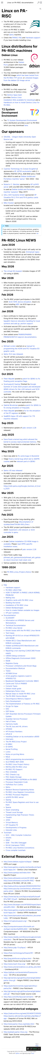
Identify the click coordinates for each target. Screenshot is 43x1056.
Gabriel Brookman (11, 405)
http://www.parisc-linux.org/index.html (19, 1024)
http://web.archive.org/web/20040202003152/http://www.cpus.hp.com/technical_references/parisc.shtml (22, 888)
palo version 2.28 (29, 428)
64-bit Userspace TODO (15, 845)
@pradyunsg (26, 1053)
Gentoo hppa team (14, 95)
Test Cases (10, 633)
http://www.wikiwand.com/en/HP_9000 (19, 878)
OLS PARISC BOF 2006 (15, 762)
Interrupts (9, 739)
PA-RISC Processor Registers (17, 795)
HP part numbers (12, 613)
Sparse (8, 807)
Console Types (11, 686)
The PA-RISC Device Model (16, 696)
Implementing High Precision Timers (20, 815)
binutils (8, 838)
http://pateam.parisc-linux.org (15, 1032)
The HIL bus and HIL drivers (17, 726)
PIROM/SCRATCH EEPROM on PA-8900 (21, 779)
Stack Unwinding (12, 810)
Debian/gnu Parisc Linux (15, 691)
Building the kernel (13, 603)
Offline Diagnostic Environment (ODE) (21, 658)
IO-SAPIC (9, 747)
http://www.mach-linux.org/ (14, 964)
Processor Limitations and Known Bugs (21, 666)
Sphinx (18, 1053)
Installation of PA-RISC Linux (17, 605)
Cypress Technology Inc (13, 169)
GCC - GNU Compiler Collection (18, 835)
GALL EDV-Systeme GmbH (14, 195)
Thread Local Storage (14, 812)
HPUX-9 (9, 734)
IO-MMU (9, 744)
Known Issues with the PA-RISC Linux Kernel (23, 630)
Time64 (9, 817)
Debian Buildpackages (14, 608)
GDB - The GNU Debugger (16, 843)
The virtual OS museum (13, 271)
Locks (8, 752)
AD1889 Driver (11, 673)
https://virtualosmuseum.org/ (15, 921)
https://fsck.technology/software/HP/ (18, 953)
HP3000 (9, 729)
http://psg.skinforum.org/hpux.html (17, 958)
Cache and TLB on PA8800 (16, 683)
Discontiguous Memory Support (18, 699)
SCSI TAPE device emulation (20, 302)
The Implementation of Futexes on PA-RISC (23, 704)
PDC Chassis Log (12, 774)
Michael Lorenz (10, 346)
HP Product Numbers (14, 731)
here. (26, 125)
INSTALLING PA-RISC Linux (16, 767)
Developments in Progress (16, 827)
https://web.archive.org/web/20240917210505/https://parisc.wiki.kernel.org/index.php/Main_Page (22, 1015)
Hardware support (13, 587)
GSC (7, 709)
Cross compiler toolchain (15, 850)
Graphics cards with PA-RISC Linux (19, 600)
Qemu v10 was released (13, 470)
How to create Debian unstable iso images (22, 610)
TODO (8, 671)
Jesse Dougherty (30, 169)
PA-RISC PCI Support (14, 769)
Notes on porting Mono (15, 754)
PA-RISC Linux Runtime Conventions (20, 848)
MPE (17, 304)
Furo (32, 1053)
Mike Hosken (9, 203)
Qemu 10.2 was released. (13, 354)
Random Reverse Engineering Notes (20, 790)
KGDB (8, 661)
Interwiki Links (11, 830)
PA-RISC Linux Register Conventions (20, 792)
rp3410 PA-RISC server (15, 797)
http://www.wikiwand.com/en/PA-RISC (19, 880)
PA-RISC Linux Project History (17, 764)
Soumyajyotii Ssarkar (12, 384)
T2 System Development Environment (22, 120)
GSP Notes (10, 711)
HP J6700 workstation (23, 171)
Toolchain (7, 832)
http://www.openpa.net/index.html (17, 872)
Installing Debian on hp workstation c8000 (22, 736)
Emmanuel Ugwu (32, 252)
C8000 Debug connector (15, 656)
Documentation (10, 615)
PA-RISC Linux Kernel (14, 628)
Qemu (8, 787)
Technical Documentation (16, 625)
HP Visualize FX (12, 825)
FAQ (5, 585)
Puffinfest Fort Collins (14, 784)
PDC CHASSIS (11, 772)
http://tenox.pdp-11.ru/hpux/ (15, 947)
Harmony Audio (12, 724)
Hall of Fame (11, 721)
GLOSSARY (10, 618)
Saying (8, 800)
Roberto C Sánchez (12, 184)
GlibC (8, 840)
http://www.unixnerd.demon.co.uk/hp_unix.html (22, 967)
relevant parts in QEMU (26, 461)
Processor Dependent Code (17, 782)
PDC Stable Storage (14, 777)
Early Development (13, 701)
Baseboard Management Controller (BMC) (22, 681)
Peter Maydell (9, 379)
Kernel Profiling (12, 749)
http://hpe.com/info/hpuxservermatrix (18, 997)
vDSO (8, 820)
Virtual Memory (12, 822)
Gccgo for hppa (12, 706)
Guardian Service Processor (17, 719)
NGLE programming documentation (20, 759)
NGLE (8, 757)
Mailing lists (10, 598)
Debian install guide (13, 688)
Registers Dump (12, 663)
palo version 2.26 (29, 549)
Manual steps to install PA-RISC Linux (20, 694)
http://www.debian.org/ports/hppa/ (18, 862)
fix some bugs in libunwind (28, 456)
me (37, 233)
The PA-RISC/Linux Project (16, 742)
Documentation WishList (15, 668)
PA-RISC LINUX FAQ (13, 590)
